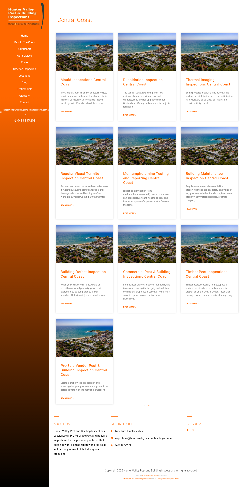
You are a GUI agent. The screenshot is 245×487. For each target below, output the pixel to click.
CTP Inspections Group (150, 475)
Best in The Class (24, 42)
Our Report (24, 49)
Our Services (24, 55)
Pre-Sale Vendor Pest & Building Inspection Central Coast (84, 370)
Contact (24, 102)
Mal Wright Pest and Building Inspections (137, 479)
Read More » (67, 112)
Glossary (24, 95)
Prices (24, 62)
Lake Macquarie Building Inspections (166, 479)
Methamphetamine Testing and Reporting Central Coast (146, 178)
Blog (24, 82)
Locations (24, 75)
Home (24, 35)
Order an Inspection (24, 69)
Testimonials (24, 89)
